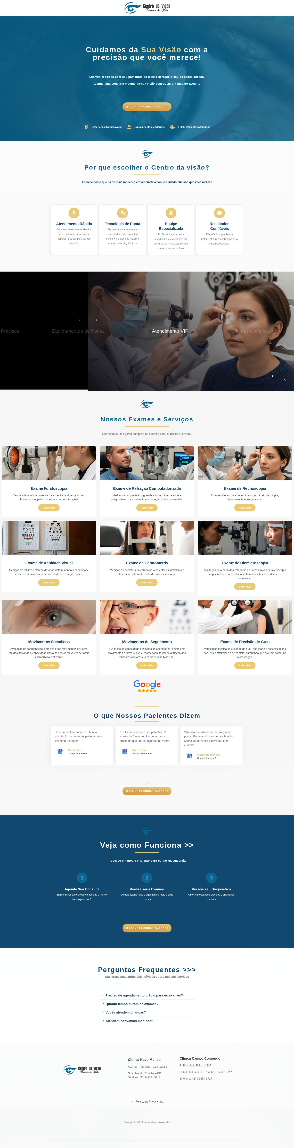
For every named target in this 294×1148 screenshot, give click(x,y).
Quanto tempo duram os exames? (132, 1004)
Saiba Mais (49, 507)
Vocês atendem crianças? (125, 1012)
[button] (96, 320)
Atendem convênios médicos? (129, 1021)
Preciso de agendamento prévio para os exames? (144, 995)
